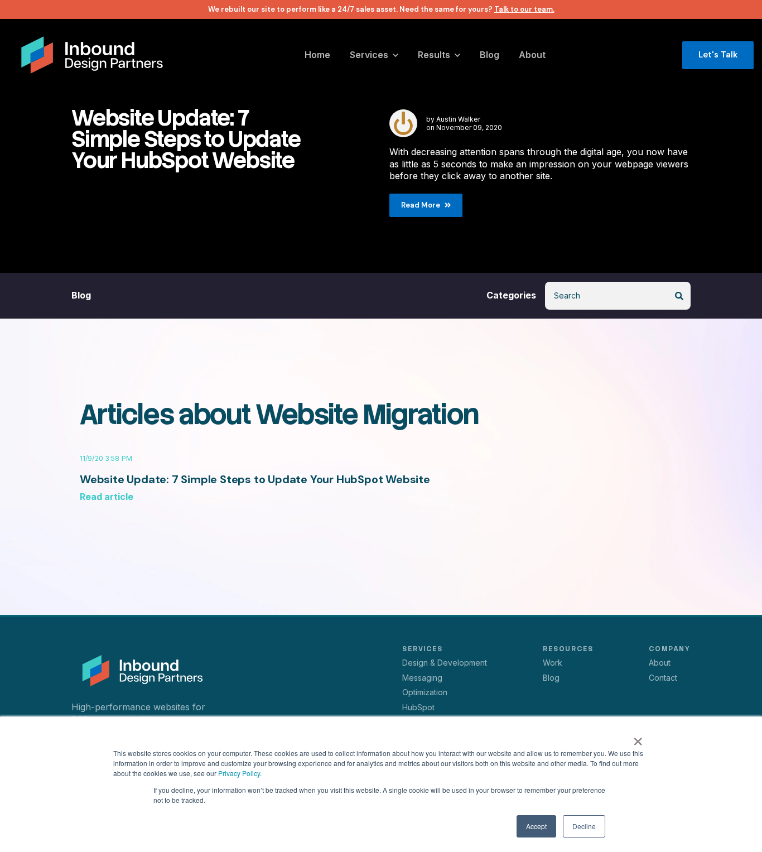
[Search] (679, 296)
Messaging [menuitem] (422, 677)
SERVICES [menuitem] (422, 648)
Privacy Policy (239, 773)
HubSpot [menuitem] (418, 707)
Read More (420, 205)
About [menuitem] (660, 662)
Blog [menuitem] (551, 677)
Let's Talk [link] (717, 54)
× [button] (637, 738)
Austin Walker (458, 119)
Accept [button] (536, 826)
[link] (92, 54)
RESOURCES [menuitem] (568, 648)
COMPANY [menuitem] (670, 648)
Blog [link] (81, 295)
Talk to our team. (524, 9)
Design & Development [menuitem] (444, 662)
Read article (106, 496)
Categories (511, 295)
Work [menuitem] (552, 662)
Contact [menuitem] (663, 677)
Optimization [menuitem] (424, 692)
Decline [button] (584, 826)
